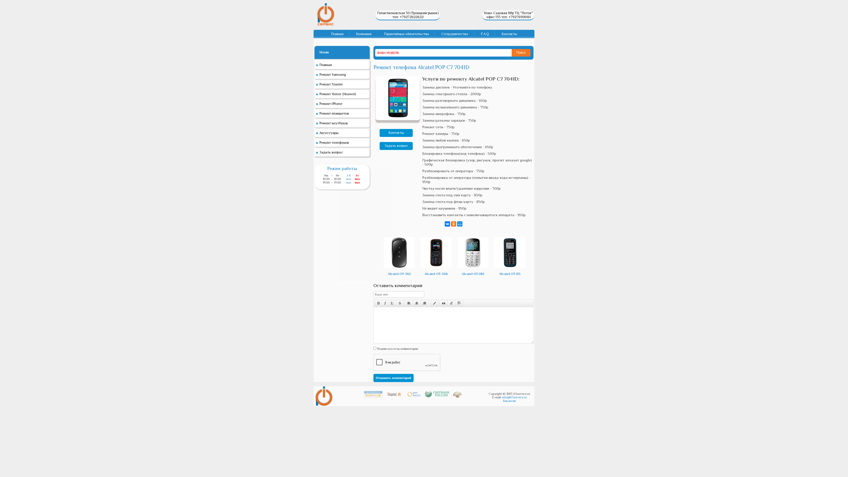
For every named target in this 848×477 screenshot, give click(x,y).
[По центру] (417, 303)
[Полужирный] (378, 303)
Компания (363, 34)
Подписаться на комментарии (397, 348)
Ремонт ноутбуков (333, 123)
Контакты (509, 34)
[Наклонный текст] (385, 303)
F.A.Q (485, 34)
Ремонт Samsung (332, 75)
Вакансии (509, 401)
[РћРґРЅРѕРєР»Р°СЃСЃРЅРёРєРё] (453, 224)
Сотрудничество (454, 34)
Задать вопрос (396, 146)
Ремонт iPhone (330, 104)
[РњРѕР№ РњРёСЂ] (459, 224)
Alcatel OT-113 (510, 274)
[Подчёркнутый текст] (392, 303)
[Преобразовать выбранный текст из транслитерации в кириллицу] (451, 303)
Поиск (521, 52)
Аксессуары (329, 133)
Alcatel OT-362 (399, 274)
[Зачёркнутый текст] (400, 303)
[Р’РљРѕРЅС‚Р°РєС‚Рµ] (447, 224)
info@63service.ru (514, 397)
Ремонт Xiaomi (331, 84)
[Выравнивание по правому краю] (424, 303)
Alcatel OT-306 (436, 274)
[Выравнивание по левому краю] (409, 303)
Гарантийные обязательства (406, 34)
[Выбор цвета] (435, 303)
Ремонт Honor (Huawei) (337, 94)
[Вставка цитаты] (444, 303)
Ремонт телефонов (334, 143)
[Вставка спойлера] (459, 303)
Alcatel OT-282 (473, 274)
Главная (337, 34)
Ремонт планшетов (334, 113)
